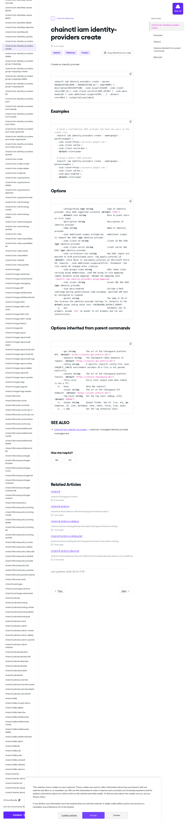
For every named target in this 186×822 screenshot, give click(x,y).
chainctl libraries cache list (17, 405)
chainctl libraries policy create (19, 542)
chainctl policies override (16, 680)
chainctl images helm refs (17, 314)
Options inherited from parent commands (167, 49)
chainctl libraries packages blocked (17, 461)
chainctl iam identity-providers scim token (19, 122)
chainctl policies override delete (19, 689)
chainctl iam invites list (15, 173)
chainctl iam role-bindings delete (17, 215)
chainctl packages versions (17, 588)
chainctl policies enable (16, 670)
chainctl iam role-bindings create (17, 208)
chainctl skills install (14, 741)
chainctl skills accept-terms (17, 703)
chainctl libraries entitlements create (18, 434)
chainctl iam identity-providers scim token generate (19, 130)
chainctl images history (15, 323)
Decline (116, 815)
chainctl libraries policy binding (19, 507)
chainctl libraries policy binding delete (19, 521)
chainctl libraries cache (16, 400)
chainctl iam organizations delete (17, 183)
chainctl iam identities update (19, 36)
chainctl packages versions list (19, 593)
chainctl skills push (13, 755)
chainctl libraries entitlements (18, 428)
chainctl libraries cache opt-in (18, 410)
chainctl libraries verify (15, 579)
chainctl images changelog (17, 283)
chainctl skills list (12, 746)
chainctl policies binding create (19, 607)
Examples (158, 35)
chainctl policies (12, 598)
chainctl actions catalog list (66, 536)
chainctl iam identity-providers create (19, 47)
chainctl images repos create (18, 363)
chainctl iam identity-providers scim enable (19, 115)
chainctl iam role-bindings (17, 202)
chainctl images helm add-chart (17, 308)
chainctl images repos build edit (19, 349)
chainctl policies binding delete (19, 612)
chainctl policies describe (16, 661)
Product (85, 53)
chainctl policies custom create (19, 630)
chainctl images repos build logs (20, 359)
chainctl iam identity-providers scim (19, 100)
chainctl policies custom (16, 626)
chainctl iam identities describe (19, 27)
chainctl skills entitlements (17, 717)
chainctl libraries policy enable (19, 561)
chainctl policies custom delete (19, 635)
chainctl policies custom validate (16, 645)
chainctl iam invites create (17, 164)
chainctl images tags (14, 382)
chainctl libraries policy (15, 503)
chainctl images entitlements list (19, 297)
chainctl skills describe (15, 712)
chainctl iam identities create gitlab (18, 16)
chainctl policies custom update (19, 640)
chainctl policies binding (16, 602)
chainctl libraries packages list (19, 475)
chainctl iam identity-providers (19, 41)
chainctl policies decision (16, 652)
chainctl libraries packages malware (17, 481)
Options (157, 41)
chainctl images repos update (19, 377)
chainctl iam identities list (16, 32)
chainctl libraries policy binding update (19, 536)
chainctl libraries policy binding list (19, 528)
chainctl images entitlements (18, 292)
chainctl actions (60, 506)
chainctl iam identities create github (18, 9)
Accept (93, 815)
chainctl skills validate (15, 764)
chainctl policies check (15, 621)
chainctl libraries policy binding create (19, 513)
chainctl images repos (15, 332)
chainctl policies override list (18, 694)
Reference (70, 53)
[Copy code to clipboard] (130, 73)
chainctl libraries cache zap (18, 424)
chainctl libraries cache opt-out (19, 414)
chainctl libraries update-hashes (20, 575)
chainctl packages (13, 584)
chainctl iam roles (13, 234)
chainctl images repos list (16, 373)
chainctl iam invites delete (17, 168)
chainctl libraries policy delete (18, 547)
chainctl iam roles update (17, 265)
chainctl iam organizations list (18, 197)
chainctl (56, 53)
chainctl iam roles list (14, 260)
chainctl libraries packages (17, 456)
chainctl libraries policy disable (19, 556)
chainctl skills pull (13, 750)
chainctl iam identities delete (18, 22)
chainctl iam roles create (16, 251)
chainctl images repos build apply (17, 343)
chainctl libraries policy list (17, 565)
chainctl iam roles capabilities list (18, 244)
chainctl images (12, 269)
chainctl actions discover (65, 550)
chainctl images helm (15, 302)
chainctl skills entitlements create (17, 723)
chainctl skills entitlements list (18, 737)
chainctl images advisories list (18, 278)
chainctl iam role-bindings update (17, 227)
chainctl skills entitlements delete (17, 730)
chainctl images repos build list (19, 354)
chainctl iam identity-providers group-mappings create (19, 70)
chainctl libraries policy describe (19, 551)
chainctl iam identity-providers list (19, 92)
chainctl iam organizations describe (17, 191)
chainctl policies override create (19, 684)
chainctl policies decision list (18, 656)
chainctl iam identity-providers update (19, 153)
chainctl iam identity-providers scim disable (19, 107)
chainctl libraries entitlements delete (18, 442)
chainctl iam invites (14, 159)
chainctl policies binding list (17, 616)
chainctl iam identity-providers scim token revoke (19, 145)
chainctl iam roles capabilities (18, 238)
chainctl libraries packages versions (17, 496)
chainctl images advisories (17, 274)
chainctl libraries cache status (19, 419)
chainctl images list (14, 328)
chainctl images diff (14, 288)
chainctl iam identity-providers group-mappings (19, 62)
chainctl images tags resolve (18, 391)
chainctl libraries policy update (19, 570)
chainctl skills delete (14, 707)
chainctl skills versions (15, 769)
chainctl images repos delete (18, 368)
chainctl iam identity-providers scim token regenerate (19, 137)
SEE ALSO (158, 57)
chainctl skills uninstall (15, 760)
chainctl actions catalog (65, 521)
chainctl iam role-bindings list (18, 222)
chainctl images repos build (17, 337)
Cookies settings (69, 815)
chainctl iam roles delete (16, 255)
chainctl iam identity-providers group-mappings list (19, 85)
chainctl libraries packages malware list (17, 489)
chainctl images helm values (18, 319)
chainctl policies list (14, 675)
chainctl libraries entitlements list (18, 449)
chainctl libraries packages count (17, 469)
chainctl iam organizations (17, 177)
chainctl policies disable (16, 666)
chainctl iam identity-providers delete (19, 54)
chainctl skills (11, 698)
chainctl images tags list (16, 386)
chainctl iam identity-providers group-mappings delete (19, 77)
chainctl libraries (12, 396)
